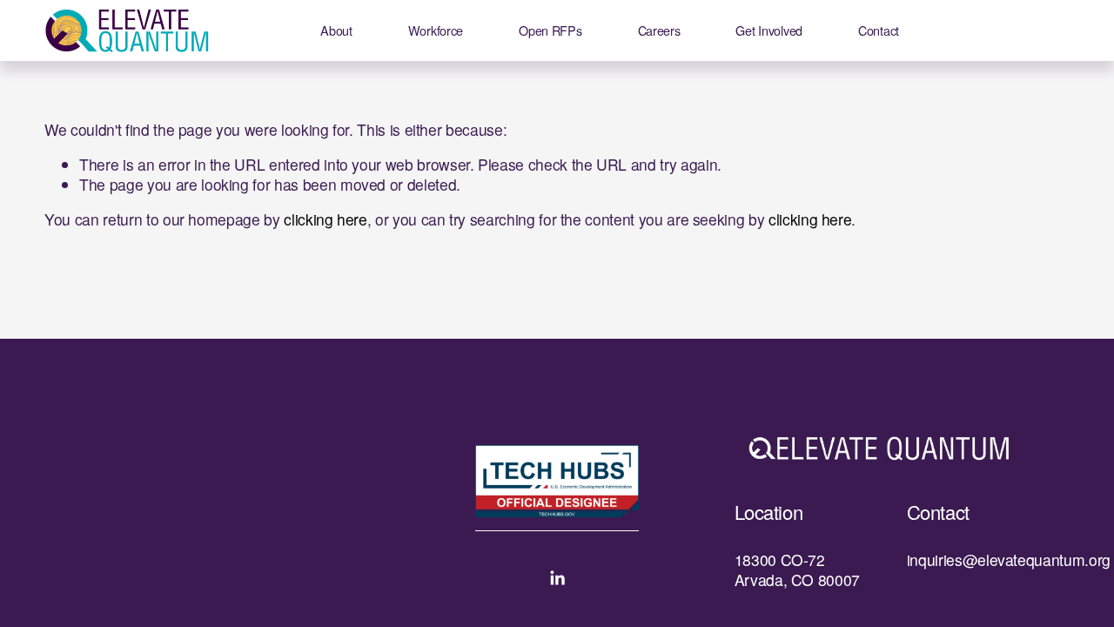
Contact (878, 29)
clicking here (325, 219)
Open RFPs (550, 29)
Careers (659, 29)
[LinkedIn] (557, 578)
